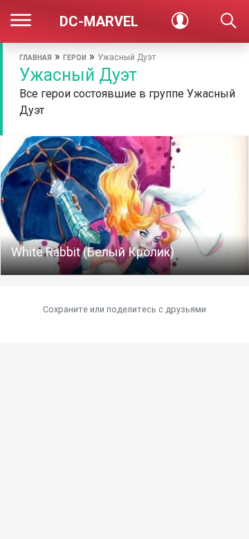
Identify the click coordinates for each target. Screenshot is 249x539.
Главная (35, 58)
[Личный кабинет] (180, 21)
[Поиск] (228, 21)
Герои (74, 58)
